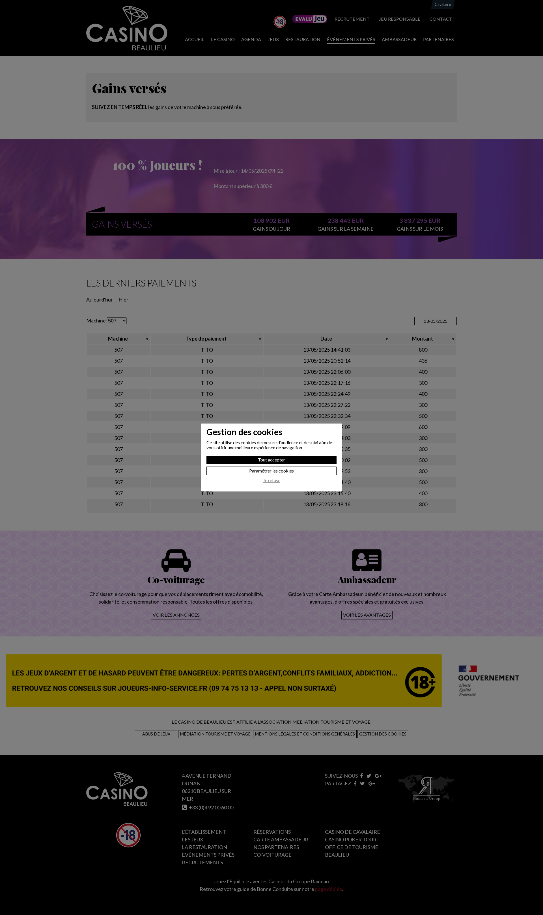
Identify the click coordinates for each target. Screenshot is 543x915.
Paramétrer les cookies (271, 470)
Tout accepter (271, 459)
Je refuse (271, 480)
